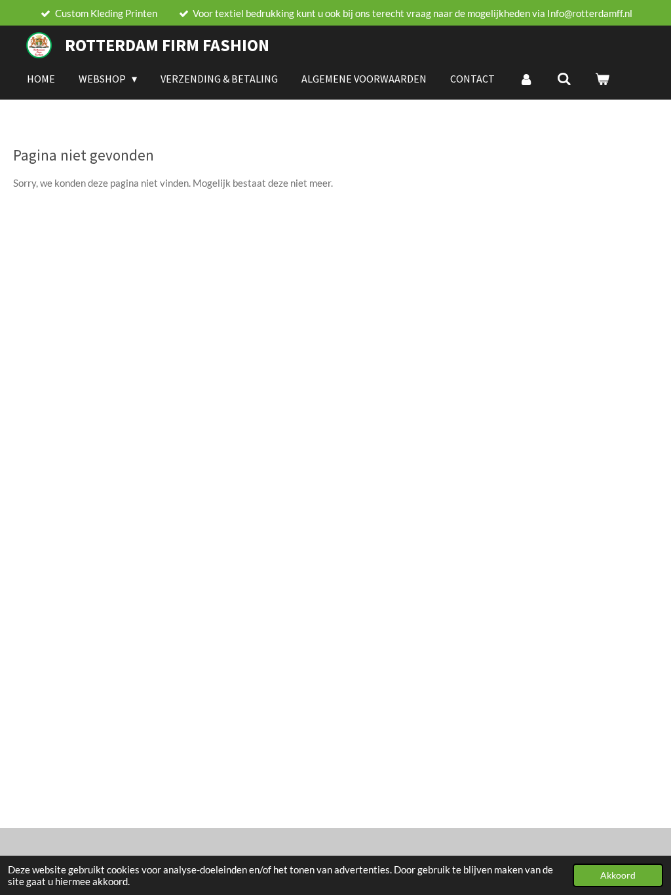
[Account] (525, 78)
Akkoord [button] (618, 875)
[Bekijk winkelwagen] (602, 78)
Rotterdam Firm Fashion (167, 45)
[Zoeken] (564, 78)
